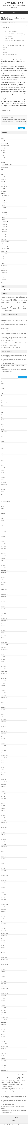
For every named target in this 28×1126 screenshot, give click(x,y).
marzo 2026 (3, 543)
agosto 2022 (3, 623)
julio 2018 (3, 738)
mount (18, 305)
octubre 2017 (3, 757)
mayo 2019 (3, 714)
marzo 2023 (3, 608)
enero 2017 (3, 776)
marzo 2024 (3, 582)
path (25, 305)
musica (2, 191)
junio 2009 (3, 971)
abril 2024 (3, 579)
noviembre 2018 (4, 728)
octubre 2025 (3, 553)
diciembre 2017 (4, 752)
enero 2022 (3, 639)
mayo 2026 (3, 538)
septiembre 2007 (4, 1022)
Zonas (2, 282)
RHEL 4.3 (3, 226)
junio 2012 (3, 887)
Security (4, 221)
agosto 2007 (3, 1024)
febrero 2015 (3, 817)
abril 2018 (3, 743)
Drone (2, 169)
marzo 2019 (3, 719)
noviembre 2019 (4, 699)
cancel (11, 297)
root (3, 308)
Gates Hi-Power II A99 (15, 1080)
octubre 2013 (3, 851)
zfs (11, 310)
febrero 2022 (3, 637)
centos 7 (4, 1078)
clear (4, 300)
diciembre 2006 (4, 1043)
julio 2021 (3, 654)
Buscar (2, 374)
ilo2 (11, 302)
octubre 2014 (3, 825)
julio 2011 (3, 913)
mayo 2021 (3, 659)
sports (2, 263)
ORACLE (2, 239)
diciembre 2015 (4, 801)
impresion (14, 302)
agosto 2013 (3, 856)
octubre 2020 (3, 675)
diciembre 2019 (4, 697)
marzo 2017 (3, 772)
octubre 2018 (3, 731)
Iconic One (6, 1124)
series (11, 308)
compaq (8, 300)
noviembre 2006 (4, 1046)
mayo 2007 (3, 1031)
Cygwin (3, 207)
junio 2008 (3, 1000)
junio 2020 (3, 685)
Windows (3, 270)
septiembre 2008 (4, 993)
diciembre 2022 (4, 615)
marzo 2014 (3, 839)
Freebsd (3, 214)
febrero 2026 (3, 546)
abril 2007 (3, 1034)
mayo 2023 (3, 603)
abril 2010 (3, 947)
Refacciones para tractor (18, 307)
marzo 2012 (3, 894)
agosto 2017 (3, 760)
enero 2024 (3, 587)
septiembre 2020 (4, 678)
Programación (4, 241)
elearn (2, 171)
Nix (1, 193)
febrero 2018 (3, 748)
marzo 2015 (3, 815)
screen (8, 308)
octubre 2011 (3, 906)
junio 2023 (3, 601)
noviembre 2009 (4, 959)
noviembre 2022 (4, 618)
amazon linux (4, 195)
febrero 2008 (3, 1010)
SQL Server (8, 110)
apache (3, 279)
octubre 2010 (3, 935)
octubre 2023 (3, 591)
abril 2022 (3, 632)
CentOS (3, 202)
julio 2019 (3, 709)
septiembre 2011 (4, 909)
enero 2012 (3, 899)
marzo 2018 (3, 745)
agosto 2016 (3, 786)
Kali (2, 217)
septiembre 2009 (4, 964)
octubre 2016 (3, 781)
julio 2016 (3, 788)
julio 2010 (3, 940)
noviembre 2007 (4, 1017)
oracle (22, 305)
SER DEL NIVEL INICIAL (6, 164)
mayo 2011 (3, 918)
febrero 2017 (3, 774)
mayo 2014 (3, 834)
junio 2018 (3, 740)
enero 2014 (3, 844)
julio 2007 (3, 1026)
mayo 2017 (3, 767)
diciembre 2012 (4, 873)
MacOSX (3, 224)
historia (2, 176)
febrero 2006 (3, 1063)
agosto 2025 (3, 555)
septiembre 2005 (4, 1070)
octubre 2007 (3, 1019)
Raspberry (3, 253)
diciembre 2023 (4, 589)
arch (3, 200)
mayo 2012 (3, 889)
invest (2, 181)
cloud (2, 155)
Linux (3, 219)
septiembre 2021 (4, 649)
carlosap (5, 22)
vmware (3, 231)
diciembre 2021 (4, 642)
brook (8, 297)
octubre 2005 (3, 1067)
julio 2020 (3, 683)
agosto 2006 (3, 1053)
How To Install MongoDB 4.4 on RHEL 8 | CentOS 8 (11, 347)
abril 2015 (3, 813)
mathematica (12, 305)
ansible (3, 197)
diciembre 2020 (4, 671)
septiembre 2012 (4, 880)
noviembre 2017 (4, 755)
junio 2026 (3, 536)
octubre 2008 (3, 990)
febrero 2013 (3, 868)
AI (1, 135)
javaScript (4, 246)
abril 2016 (3, 791)
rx (6, 308)
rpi (5, 308)
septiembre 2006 (4, 1050)
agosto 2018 (3, 736)
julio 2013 (3, 858)
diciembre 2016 (4, 779)
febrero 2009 (3, 981)
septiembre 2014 (4, 827)
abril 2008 (3, 1005)
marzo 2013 (3, 865)
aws (2, 157)
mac (2, 305)
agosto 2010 (3, 938)
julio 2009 (3, 969)
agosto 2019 (3, 707)
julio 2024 (3, 575)
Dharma (2, 162)
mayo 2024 (3, 577)
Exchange (4, 272)
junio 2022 (3, 627)
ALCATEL (2, 138)
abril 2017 (3, 769)
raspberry (8, 307)
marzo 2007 (3, 1036)
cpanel (3, 205)
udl (23, 308)
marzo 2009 (3, 978)
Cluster (2, 159)
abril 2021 (3, 661)
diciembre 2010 (4, 930)
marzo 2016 (3, 793)
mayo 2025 (3, 560)
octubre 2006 (3, 1048)
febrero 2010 (3, 952)
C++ (2, 243)
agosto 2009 (3, 966)
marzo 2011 (3, 923)
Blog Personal (4, 145)
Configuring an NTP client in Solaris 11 (9, 345)
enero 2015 (3, 820)
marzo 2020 (3, 692)
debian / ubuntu (5, 209)
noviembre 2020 (4, 673)
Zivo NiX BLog (14, 2)
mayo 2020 (3, 687)
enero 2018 (3, 750)
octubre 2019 (3, 702)
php (2, 307)
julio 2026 (3, 534)
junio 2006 (3, 1058)
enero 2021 (3, 668)
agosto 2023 (3, 596)
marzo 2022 (3, 635)
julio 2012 (3, 885)
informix (2, 179)
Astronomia (3, 143)
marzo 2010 (3, 950)
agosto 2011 (3, 911)
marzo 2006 (3, 1060)
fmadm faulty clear (5, 328)
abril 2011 (3, 921)
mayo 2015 (3, 810)
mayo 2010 (3, 945)
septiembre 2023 (4, 594)
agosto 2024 (3, 572)
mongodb (3, 186)
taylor (17, 308)
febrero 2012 (3, 897)
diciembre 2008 (4, 986)
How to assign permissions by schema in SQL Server (20, 121)
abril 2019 (3, 716)
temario (20, 308)
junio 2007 (3, 1029)
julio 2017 (3, 762)
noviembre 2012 (4, 875)
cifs (2, 300)
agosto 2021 (3, 651)
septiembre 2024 (4, 570)
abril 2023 (3, 606)
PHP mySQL (4, 248)
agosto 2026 (3, 531)
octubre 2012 (3, 877)
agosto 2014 (3, 829)
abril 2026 (3, 541)
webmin (3, 234)
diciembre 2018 (4, 726)
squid (14, 308)
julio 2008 (3, 998)
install (18, 302)
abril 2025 (3, 562)
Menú (14, 12)
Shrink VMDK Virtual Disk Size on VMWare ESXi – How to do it (14, 342)
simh (2, 260)
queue (5, 1086)
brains (2, 147)
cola (6, 300)
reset (17, 1088)
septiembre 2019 (4, 704)
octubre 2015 (3, 803)
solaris (3, 229)
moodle (2, 188)
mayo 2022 (3, 630)
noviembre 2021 (4, 644)
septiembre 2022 (4, 620)
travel (2, 268)
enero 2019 (3, 724)
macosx (6, 305)
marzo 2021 (3, 663)
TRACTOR (3, 265)
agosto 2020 (3, 680)
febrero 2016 (3, 796)
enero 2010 (3, 954)
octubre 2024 (3, 567)
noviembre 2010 (4, 933)
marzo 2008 (3, 1007)
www (2, 277)
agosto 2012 (3, 882)
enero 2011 (3, 928)
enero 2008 (3, 1012)
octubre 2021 (3, 647)
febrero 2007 (3, 1038)
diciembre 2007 (4, 1014)
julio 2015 (3, 805)
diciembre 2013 (4, 846)
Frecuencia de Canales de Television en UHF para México (13, 330)
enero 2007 (3, 1041)
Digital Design (4, 167)
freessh (18, 300)
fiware (2, 174)
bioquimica (5, 297)
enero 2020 (3, 695)
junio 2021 (3, 656)
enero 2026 (3, 548)
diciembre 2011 (4, 901)
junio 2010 (3, 942)
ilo (22, 1080)
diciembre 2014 (4, 822)
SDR (2, 258)
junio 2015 (3, 808)
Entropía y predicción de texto (7, 363)
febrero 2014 (3, 841)
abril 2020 (3, 690)
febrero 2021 (3, 666)
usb (25, 308)
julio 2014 (3, 832)
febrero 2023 (3, 611)
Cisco (2, 152)
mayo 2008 (3, 1002)
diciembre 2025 (4, 550)
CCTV (2, 150)
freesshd (21, 300)
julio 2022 (3, 625)
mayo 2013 (3, 861)
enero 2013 (3, 870)
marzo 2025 (3, 565)
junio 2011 (3, 916)
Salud (2, 256)
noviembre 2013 (4, 849)
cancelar (14, 297)
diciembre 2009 (4, 957)
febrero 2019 (3, 721)
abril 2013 (3, 863)
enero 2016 (3, 798)
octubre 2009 (3, 962)
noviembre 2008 (4, 988)
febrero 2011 (3, 925)
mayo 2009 (3, 974)
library (22, 302)
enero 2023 (3, 613)
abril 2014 (3, 837)
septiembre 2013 (4, 853)
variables (3, 1092)
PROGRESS (3, 251)
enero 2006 (3, 1065)
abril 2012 (3, 892)
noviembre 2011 (4, 904)
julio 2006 (3, 1055)
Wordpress (20, 1124)
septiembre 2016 (4, 784)
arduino (2, 140)
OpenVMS (3, 236)
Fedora (3, 212)
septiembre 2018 (4, 733)
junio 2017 (3, 764)
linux (2, 184)
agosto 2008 (3, 995)
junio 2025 (3, 558)
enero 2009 (3, 983)
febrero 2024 (3, 584)
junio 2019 (3, 712)
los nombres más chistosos (6, 317)
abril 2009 (3, 976)
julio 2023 (3, 599)
